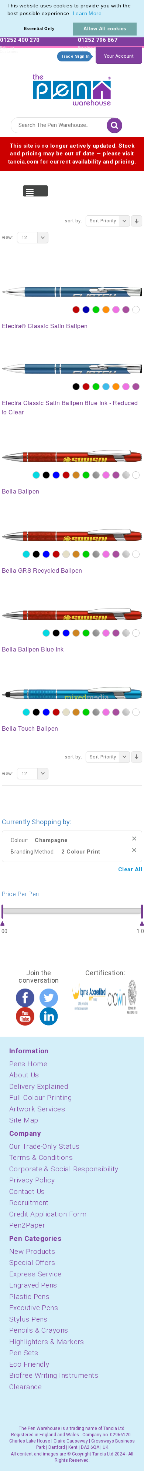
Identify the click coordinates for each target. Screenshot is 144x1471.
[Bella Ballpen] (72, 455)
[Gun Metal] (96, 475)
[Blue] (56, 475)
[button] (104, 14)
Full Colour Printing (40, 1097)
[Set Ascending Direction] (136, 220)
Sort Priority (103, 220)
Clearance (25, 1387)
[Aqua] (36, 475)
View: (7, 237)
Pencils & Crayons (38, 1330)
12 (24, 237)
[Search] (114, 125)
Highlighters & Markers (46, 1341)
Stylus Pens (28, 1319)
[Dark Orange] (76, 475)
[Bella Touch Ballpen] (72, 692)
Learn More (87, 13)
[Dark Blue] (86, 309)
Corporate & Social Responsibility (64, 1169)
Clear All (130, 869)
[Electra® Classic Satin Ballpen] (72, 291)
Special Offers (32, 1262)
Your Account (119, 56)
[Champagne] (66, 554)
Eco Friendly (29, 1364)
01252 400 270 (20, 40)
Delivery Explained (38, 1086)
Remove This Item (134, 839)
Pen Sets (23, 1353)
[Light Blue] (106, 386)
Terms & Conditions (41, 1157)
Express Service (35, 1274)
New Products (32, 1251)
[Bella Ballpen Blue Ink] (72, 613)
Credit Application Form (47, 1214)
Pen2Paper (27, 1225)
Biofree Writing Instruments (53, 1375)
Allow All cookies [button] (104, 28)
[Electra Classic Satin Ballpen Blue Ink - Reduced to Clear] (72, 368)
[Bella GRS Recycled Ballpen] (72, 534)
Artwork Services (37, 1109)
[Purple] (126, 309)
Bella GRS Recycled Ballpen (42, 570)
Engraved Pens (33, 1285)
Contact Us (27, 1191)
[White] (136, 309)
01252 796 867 (97, 40)
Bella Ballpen (21, 491)
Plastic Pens (29, 1296)
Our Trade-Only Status (44, 1146)
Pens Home (28, 1064)
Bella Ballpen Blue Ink (33, 649)
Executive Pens (33, 1307)
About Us (24, 1075)
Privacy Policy (32, 1180)
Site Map (23, 1120)
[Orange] (106, 309)
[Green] (96, 309)
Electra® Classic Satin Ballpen (45, 326)
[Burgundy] (76, 309)
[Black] (76, 386)
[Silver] (126, 475)
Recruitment (29, 1202)
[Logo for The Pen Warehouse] (72, 87)
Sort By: (73, 220)
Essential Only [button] (39, 28)
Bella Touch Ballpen (30, 728)
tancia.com (23, 161)
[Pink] (116, 309)
